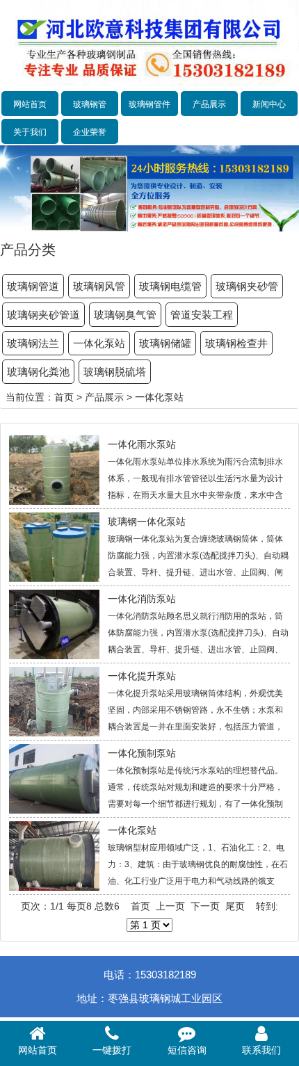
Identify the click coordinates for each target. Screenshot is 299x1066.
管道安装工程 (201, 315)
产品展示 (209, 104)
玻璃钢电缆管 (170, 286)
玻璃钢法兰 (33, 343)
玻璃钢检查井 (236, 343)
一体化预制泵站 (142, 753)
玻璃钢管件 (149, 104)
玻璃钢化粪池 (38, 372)
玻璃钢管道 (33, 286)
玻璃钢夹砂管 (247, 286)
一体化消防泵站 (142, 598)
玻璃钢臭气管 (125, 315)
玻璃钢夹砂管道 (43, 315)
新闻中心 (269, 104)
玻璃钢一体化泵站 (147, 521)
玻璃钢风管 (99, 286)
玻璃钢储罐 (165, 343)
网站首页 (30, 104)
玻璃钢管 (89, 104)
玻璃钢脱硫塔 (114, 372)
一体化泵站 (99, 343)
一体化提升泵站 (142, 675)
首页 (64, 397)
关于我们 (30, 132)
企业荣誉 (89, 132)
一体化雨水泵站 (142, 444)
